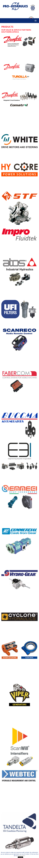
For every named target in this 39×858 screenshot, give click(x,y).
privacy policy (21, 855)
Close (20, 857)
